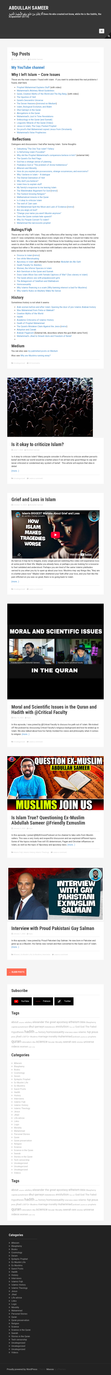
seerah (67, 1041)
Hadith (20, 316)
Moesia (50, 1369)
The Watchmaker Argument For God (33, 190)
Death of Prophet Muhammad (31, 323)
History (17, 1095)
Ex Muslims (37, 955)
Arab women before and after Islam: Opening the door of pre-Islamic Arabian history (56, 307)
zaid (30, 1047)
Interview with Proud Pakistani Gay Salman (52, 928)
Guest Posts (20, 1089)
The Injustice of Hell (26, 97)
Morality (18, 1127)
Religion (18, 1144)
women (24, 1046)
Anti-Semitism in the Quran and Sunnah (35, 271)
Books (17, 1069)
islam (75, 1032)
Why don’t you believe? (27, 181)
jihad (18, 1036)
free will (72, 1027)
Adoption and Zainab (26, 329)
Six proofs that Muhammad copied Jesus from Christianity (44, 129)
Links (16, 1121)
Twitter (67, 1001)
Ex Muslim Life (26, 955)
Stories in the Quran (23, 1156)
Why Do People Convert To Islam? (33, 219)
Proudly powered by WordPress (22, 1369)
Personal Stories (22, 1134)
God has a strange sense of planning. (34, 161)
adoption (21, 1022)
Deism (17, 1076)
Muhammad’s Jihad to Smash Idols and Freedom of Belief (44, 336)
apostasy (62, 1022)
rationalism (27, 1042)
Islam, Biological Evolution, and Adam (34, 106)
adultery (28, 1022)
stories (80, 1042)
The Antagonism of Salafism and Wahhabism (38, 281)
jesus (95, 1032)
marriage (43, 1036)
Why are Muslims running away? (35, 355)
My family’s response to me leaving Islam (36, 187)
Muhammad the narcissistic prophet (34, 223)
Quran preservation (23, 1140)
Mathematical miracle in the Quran (33, 197)
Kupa (29, 718)
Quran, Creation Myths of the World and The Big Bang (42, 94)
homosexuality (55, 1032)
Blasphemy (91, 1022)
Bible (83, 1022)
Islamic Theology (42, 852)
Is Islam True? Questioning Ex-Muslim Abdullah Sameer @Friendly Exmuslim (48, 820)
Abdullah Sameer (28, 8)
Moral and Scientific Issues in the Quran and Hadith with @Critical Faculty (54, 709)
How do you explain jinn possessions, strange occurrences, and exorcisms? (52, 171)
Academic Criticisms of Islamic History (35, 320)
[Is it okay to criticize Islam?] (50, 407)
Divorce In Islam (24, 255)
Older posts (16, 972)
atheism (74, 1022)
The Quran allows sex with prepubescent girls (38, 278)
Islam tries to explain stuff (29, 184)
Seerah (17, 1153)
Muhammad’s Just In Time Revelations (35, 116)
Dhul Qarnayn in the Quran (29, 110)
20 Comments (34, 363)
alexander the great (44, 1022)
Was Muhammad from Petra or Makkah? (36, 310)
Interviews (46, 955)
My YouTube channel (28, 67)
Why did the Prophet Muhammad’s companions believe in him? (46, 155)
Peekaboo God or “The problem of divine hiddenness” (42, 165)
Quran (16, 1137)
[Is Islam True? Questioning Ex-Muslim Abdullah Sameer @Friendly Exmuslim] (55, 783)
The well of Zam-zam (27, 203)
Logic (16, 1124)
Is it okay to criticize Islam (29, 200)
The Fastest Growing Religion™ (31, 194)
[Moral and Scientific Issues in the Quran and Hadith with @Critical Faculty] (55, 651)
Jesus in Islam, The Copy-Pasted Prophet (36, 126)
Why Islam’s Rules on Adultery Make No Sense (39, 291)
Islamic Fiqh (18, 852)
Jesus (17, 1111)
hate (36, 1032)
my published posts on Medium (43, 351)
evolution (62, 1026)
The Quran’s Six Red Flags (29, 158)
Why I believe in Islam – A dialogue (33, 174)
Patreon (46, 1001)
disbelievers (50, 1027)
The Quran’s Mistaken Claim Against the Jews (38, 326)
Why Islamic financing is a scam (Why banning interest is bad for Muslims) (52, 287)
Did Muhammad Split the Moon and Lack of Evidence (42, 207)
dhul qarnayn (36, 1026)
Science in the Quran (23, 1150)
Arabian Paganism (25, 333)
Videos (17, 1173)
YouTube (25, 1001)
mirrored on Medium (46, 103)
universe (89, 1041)
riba (33, 1042)
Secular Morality (55, 1042)
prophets (92, 1036)
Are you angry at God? (27, 210)
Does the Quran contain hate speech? (34, 216)
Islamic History (29, 852)
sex (74, 1041)
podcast (76, 1036)
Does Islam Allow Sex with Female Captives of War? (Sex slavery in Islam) (52, 274)
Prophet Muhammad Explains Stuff (33, 87)
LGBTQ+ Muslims (30, 1036)
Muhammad (19, 1131)
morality (52, 1036)
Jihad (16, 1115)
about (14, 1022)
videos (15, 1046)
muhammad (65, 1036)
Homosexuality (24, 284)
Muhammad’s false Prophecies (31, 132)
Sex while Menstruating (28, 258)
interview (69, 1032)
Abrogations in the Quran (28, 113)
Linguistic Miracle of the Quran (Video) (35, 123)
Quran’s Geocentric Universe (30, 100)
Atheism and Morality (27, 168)
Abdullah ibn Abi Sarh (71, 262)
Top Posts (20, 54)
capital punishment (19, 1027)
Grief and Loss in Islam (33, 499)
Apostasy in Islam (25, 262)
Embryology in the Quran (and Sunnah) (34, 119)
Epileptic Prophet (22, 1079)
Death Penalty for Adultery (29, 265)
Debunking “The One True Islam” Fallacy (35, 149)
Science (18, 1147)
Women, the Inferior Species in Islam (34, 268)
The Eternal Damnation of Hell (31, 178)
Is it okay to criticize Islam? (37, 444)
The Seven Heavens (26, 103)
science (42, 1042)
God (77, 1026)
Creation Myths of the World (30, 313)
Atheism (16, 955)
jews (13, 1036)
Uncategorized (19, 363)
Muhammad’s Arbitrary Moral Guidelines (35, 90)
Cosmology (19, 1073)
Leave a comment (36, 478)
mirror (54, 190)
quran (16, 1041)
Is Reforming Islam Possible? (31, 152)
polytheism (84, 1037)
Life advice (19, 1118)
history (42, 1032)
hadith (29, 1032)
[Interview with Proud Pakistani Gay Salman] (55, 893)
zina (33, 1047)
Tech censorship (22, 1160)
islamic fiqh (85, 1032)
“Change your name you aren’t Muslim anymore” (39, 213)
